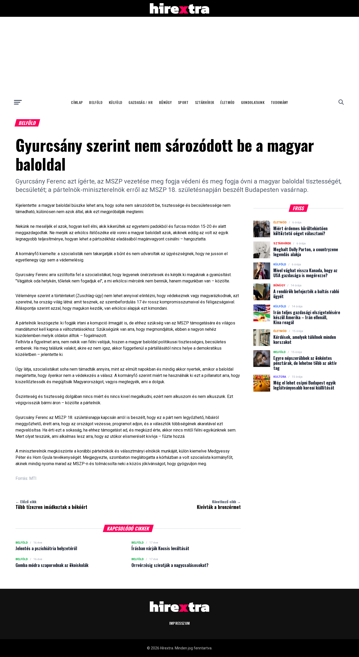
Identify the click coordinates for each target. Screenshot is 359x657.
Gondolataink (252, 102)
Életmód (227, 102)
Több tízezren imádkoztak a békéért (51, 504)
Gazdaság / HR (141, 102)
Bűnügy (165, 102)
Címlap (77, 102)
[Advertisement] (179, 56)
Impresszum (179, 623)
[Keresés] (341, 102)
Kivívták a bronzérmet (219, 504)
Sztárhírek (204, 102)
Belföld (95, 102)
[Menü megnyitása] (17, 102)
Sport (183, 102)
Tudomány (279, 102)
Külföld (115, 102)
